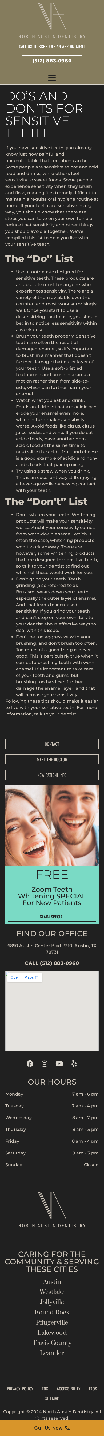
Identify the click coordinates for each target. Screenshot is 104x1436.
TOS (45, 1388)
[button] (52, 78)
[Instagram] (44, 1063)
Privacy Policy (20, 1388)
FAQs (93, 1388)
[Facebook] (30, 1063)
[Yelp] (74, 1063)
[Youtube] (59, 1063)
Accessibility (69, 1388)
